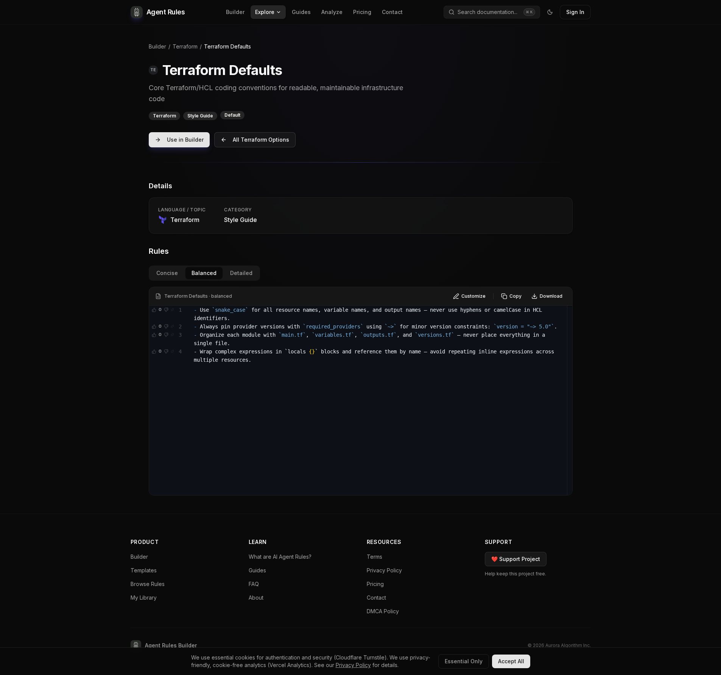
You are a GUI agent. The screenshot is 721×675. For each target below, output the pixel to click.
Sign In (575, 12)
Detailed (241, 273)
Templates (144, 570)
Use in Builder (185, 139)
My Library (144, 597)
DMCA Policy (383, 611)
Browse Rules (148, 584)
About (256, 597)
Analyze (332, 12)
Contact (392, 12)
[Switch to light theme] (550, 12)
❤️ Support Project (515, 559)
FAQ (254, 584)
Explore (264, 12)
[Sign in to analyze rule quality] (172, 309)
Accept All (511, 661)
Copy (515, 296)
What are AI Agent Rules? (280, 556)
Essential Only (464, 661)
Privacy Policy (384, 570)
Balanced (204, 273)
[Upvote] (154, 310)
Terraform (185, 46)
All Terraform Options (261, 139)
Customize (473, 296)
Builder (235, 12)
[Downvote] (166, 310)
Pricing (362, 12)
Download (551, 296)
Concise (167, 273)
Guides (301, 12)
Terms (374, 556)
